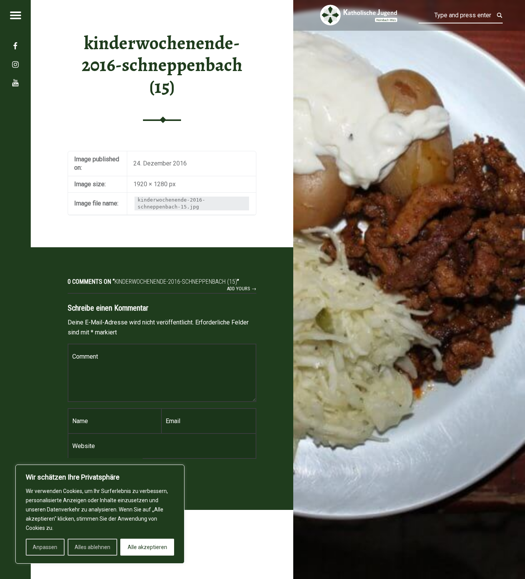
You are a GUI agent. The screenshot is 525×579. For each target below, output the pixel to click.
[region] (99, 514)
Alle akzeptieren (147, 547)
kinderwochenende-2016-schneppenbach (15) (162, 64)
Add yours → (241, 288)
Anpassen (45, 547)
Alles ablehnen (92, 547)
